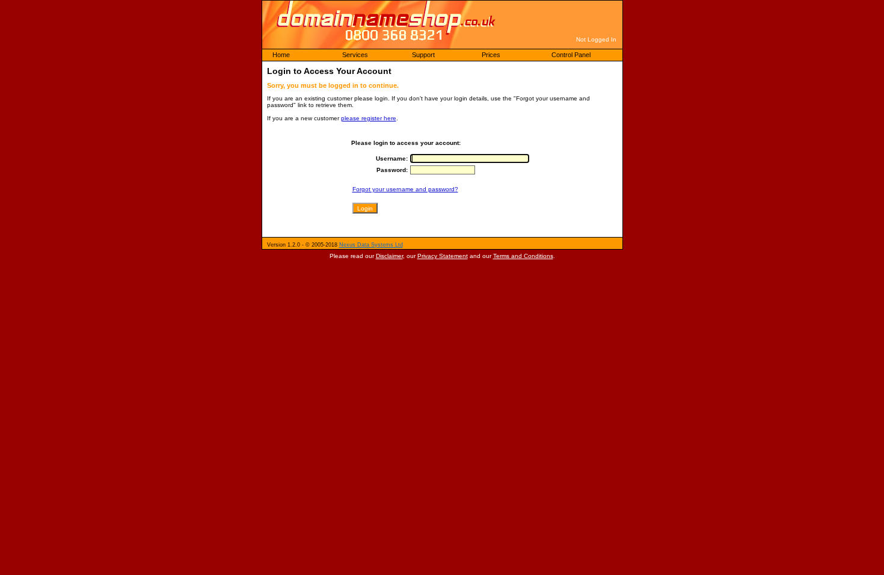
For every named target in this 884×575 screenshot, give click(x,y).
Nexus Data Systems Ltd (371, 245)
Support (423, 54)
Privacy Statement (442, 256)
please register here (368, 118)
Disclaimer (389, 256)
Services (355, 54)
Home (281, 54)
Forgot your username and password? (405, 189)
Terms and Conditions (523, 256)
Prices (491, 54)
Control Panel (571, 54)
